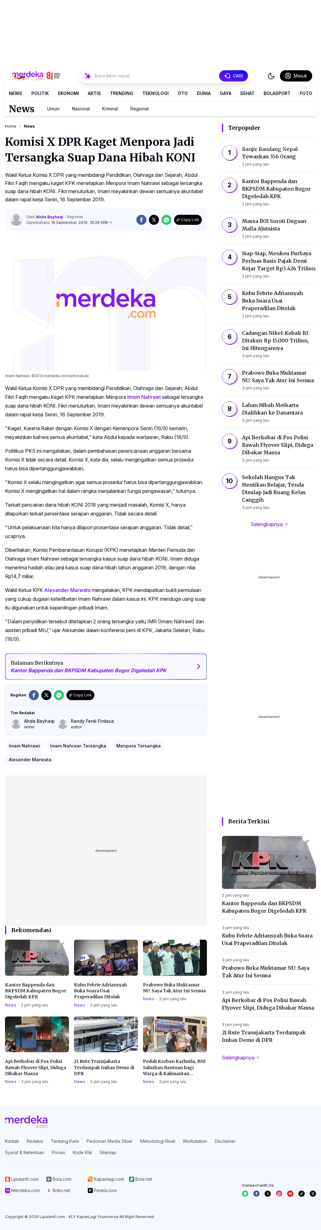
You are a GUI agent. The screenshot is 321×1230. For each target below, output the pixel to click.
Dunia (204, 93)
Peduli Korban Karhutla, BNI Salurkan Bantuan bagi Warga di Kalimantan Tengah (174, 1067)
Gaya (225, 93)
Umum (53, 108)
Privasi (58, 1152)
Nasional (81, 108)
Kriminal (110, 108)
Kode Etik (82, 1152)
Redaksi (35, 1141)
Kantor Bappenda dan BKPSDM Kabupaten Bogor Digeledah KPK (35, 991)
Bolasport (277, 93)
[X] (268, 1193)
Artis (94, 93)
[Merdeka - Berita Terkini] (36, 76)
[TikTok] (301, 1193)
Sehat (247, 93)
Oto (183, 93)
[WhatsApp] (245, 1193)
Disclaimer (225, 1141)
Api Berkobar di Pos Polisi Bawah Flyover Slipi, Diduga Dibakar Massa (35, 1067)
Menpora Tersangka (138, 745)
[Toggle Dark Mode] (271, 76)
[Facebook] (256, 1193)
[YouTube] (290, 1193)
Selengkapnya (266, 524)
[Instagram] (279, 1193)
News (15, 93)
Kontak (12, 1141)
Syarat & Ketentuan (24, 1152)
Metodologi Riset (157, 1141)
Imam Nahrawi (144, 397)
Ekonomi (68, 93)
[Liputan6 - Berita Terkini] (26, 1122)
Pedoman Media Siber (110, 1141)
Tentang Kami (65, 1141)
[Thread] (313, 1193)
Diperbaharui (67, 222)
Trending (121, 93)
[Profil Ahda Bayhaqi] (16, 220)
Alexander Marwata (67, 590)
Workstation (195, 1141)
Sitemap (108, 1152)
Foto (306, 93)
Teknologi (155, 93)
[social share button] (141, 220)
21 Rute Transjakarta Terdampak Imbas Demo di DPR (104, 1067)
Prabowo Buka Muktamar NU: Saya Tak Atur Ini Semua (174, 988)
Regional (139, 108)
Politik (40, 93)
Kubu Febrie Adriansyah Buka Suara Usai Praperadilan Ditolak (100, 991)
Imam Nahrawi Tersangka (78, 745)
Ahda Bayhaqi (50, 216)
